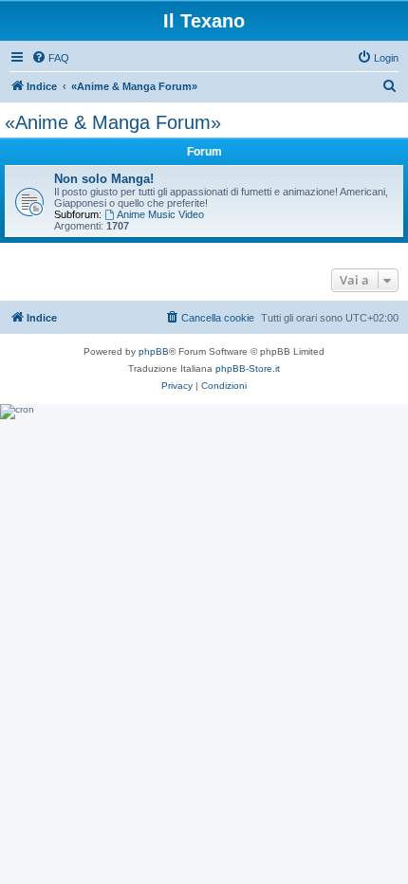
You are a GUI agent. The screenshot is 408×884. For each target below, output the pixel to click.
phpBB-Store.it (247, 368)
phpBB (154, 351)
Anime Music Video (160, 214)
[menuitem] (50, 57)
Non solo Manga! (104, 179)
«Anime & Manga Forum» (113, 122)
